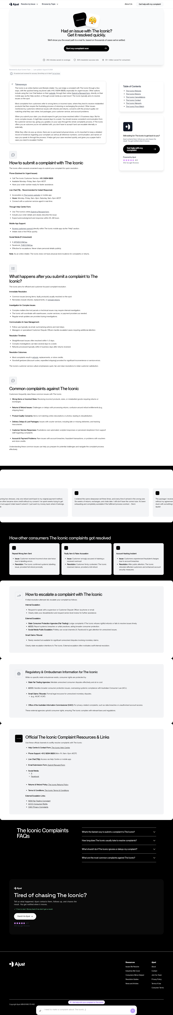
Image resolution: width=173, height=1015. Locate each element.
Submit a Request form (81, 93)
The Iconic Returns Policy (58, 784)
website (52, 93)
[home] (14, 4)
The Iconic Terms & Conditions (56, 790)
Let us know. (56, 73)
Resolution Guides (132, 979)
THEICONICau (26, 245)
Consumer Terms (158, 988)
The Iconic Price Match (135, 106)
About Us (128, 4)
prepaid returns (54, 300)
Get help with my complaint (150, 4)
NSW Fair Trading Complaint (39, 801)
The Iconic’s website (31, 195)
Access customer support (22, 228)
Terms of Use (156, 984)
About (154, 967)
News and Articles (132, 984)
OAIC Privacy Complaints (38, 807)
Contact (154, 971)
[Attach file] (40, 1010)
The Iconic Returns (133, 94)
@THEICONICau (20, 242)
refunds (35, 357)
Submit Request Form (56, 765)
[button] (29, 4)
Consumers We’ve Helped (135, 975)
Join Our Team (157, 975)
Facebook (35, 776)
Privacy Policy (157, 979)
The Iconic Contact (133, 100)
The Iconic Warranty (134, 103)
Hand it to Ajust (23, 916)
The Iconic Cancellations (135, 97)
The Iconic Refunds (133, 91)
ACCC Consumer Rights (38, 804)
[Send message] (132, 1010)
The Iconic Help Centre (60, 747)
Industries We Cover (133, 971)
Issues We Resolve (132, 967)
